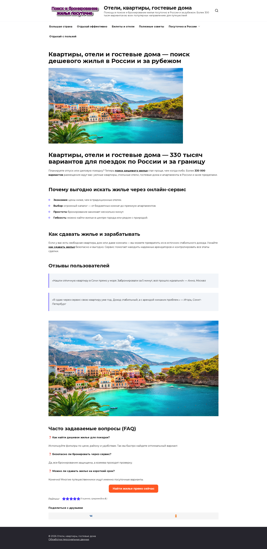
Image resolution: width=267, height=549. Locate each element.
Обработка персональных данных (69, 539)
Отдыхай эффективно (92, 26)
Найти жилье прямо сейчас (133, 488)
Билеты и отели (123, 26)
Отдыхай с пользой (62, 36)
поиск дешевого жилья (131, 170)
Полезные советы (151, 26)
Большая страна (60, 26)
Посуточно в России (183, 26)
